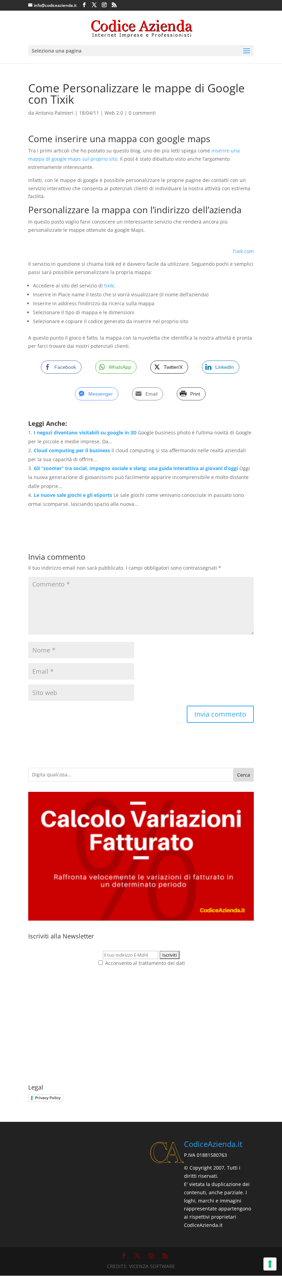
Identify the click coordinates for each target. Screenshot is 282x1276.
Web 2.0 (114, 113)
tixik (108, 285)
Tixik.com (243, 251)
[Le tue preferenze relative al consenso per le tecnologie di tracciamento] (269, 1264)
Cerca (243, 775)
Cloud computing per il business (72, 450)
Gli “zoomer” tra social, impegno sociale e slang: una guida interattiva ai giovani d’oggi (136, 468)
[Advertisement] (141, 1026)
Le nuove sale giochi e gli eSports (73, 495)
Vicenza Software (152, 1266)
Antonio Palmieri (54, 113)
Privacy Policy (48, 1097)
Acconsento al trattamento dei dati (144, 963)
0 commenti (142, 113)
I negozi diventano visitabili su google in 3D (85, 432)
